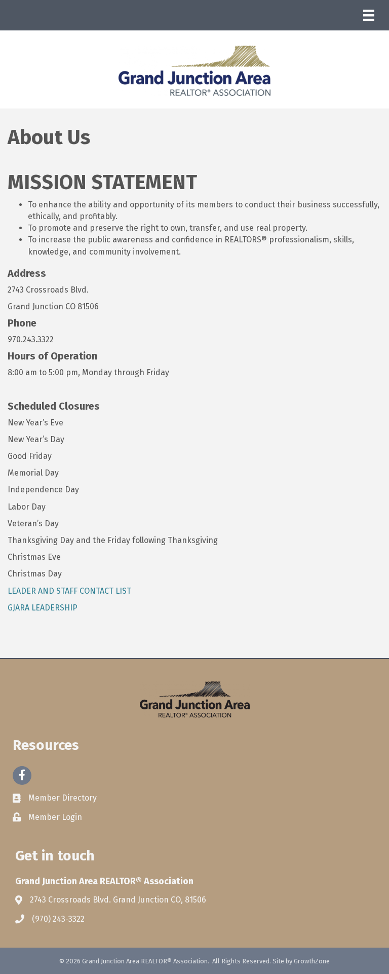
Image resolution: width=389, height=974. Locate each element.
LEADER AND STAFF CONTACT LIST (69, 591)
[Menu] (368, 15)
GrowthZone (312, 961)
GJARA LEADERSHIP (42, 607)
